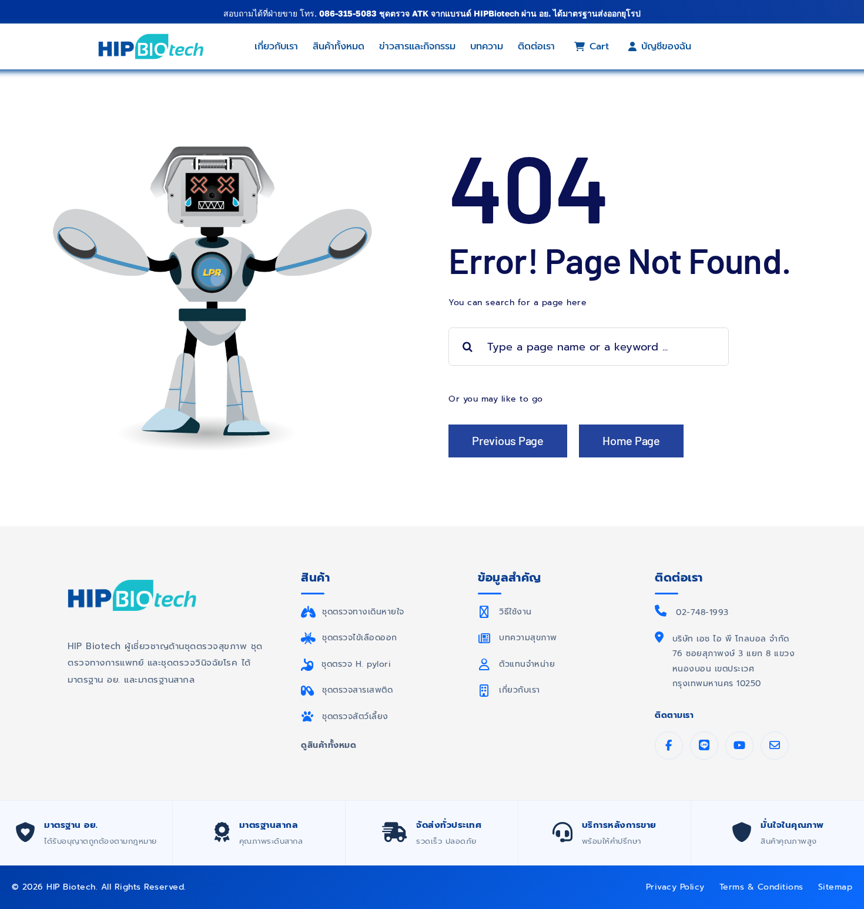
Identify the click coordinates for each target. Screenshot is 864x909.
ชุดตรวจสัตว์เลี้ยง (355, 716)
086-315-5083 (348, 13)
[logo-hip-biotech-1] (151, 36)
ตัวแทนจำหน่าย (527, 664)
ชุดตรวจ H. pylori (356, 664)
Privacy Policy (675, 887)
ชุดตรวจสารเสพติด (357, 690)
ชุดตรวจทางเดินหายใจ (363, 612)
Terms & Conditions (761, 887)
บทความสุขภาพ (528, 637)
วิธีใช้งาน (515, 612)
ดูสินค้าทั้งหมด (328, 745)
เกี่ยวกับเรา (519, 690)
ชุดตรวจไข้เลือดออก (359, 637)
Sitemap (835, 887)
